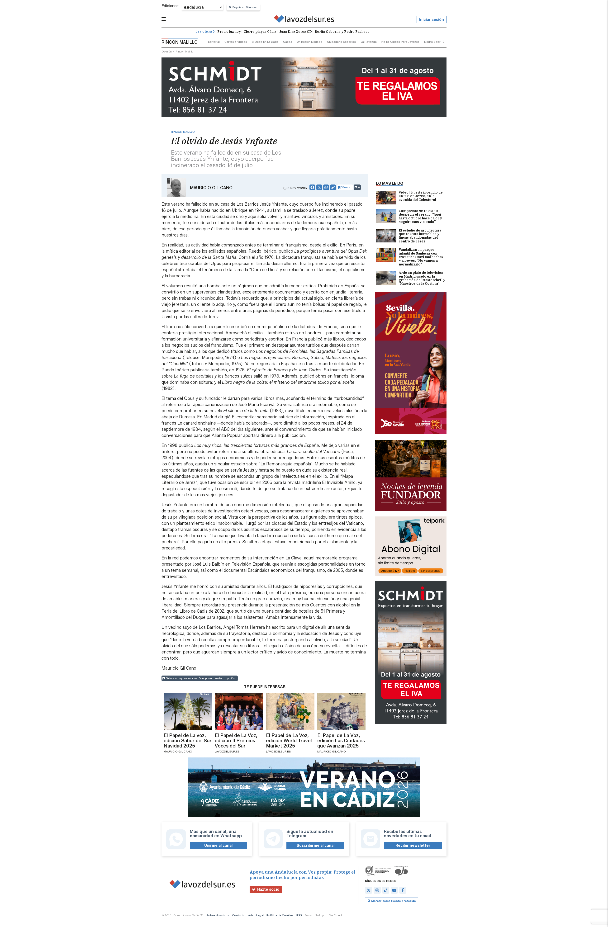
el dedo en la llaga (265, 41)
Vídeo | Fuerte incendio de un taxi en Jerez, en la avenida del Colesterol (421, 196)
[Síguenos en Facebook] (402, 890)
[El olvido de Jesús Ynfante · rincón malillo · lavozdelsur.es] (304, 19)
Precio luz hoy (229, 31)
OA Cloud (335, 915)
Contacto (238, 915)
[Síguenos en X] (368, 890)
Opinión (167, 51)
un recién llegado (309, 41)
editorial (214, 41)
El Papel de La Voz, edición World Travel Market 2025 (289, 740)
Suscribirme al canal (315, 845)
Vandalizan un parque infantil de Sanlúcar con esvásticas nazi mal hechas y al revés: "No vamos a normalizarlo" (421, 257)
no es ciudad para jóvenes (400, 41)
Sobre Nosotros (217, 915)
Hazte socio (268, 889)
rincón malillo (184, 51)
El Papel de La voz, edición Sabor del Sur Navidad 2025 (188, 740)
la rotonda (369, 41)
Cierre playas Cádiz (260, 31)
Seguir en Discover (245, 7)
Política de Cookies (280, 915)
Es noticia (203, 31)
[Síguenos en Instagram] (377, 890)
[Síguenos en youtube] (394, 890)
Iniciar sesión (431, 19)
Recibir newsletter (412, 845)
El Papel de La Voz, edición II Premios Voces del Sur (236, 740)
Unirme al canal (218, 845)
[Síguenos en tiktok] (385, 890)
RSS (299, 915)
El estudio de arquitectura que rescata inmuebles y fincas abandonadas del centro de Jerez (420, 236)
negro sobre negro (438, 41)
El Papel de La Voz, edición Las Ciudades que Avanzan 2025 (341, 740)
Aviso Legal (256, 915)
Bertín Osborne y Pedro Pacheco (342, 31)
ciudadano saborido (341, 41)
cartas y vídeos (235, 41)
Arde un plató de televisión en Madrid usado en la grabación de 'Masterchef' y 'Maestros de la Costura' (422, 278)
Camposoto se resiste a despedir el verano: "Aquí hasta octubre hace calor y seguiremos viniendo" (420, 216)
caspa (287, 41)
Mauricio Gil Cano (211, 187)
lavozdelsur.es (227, 751)
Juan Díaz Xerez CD (295, 31)
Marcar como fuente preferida (393, 901)
